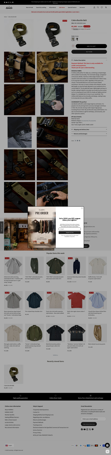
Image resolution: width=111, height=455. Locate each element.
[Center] (82, 208)
